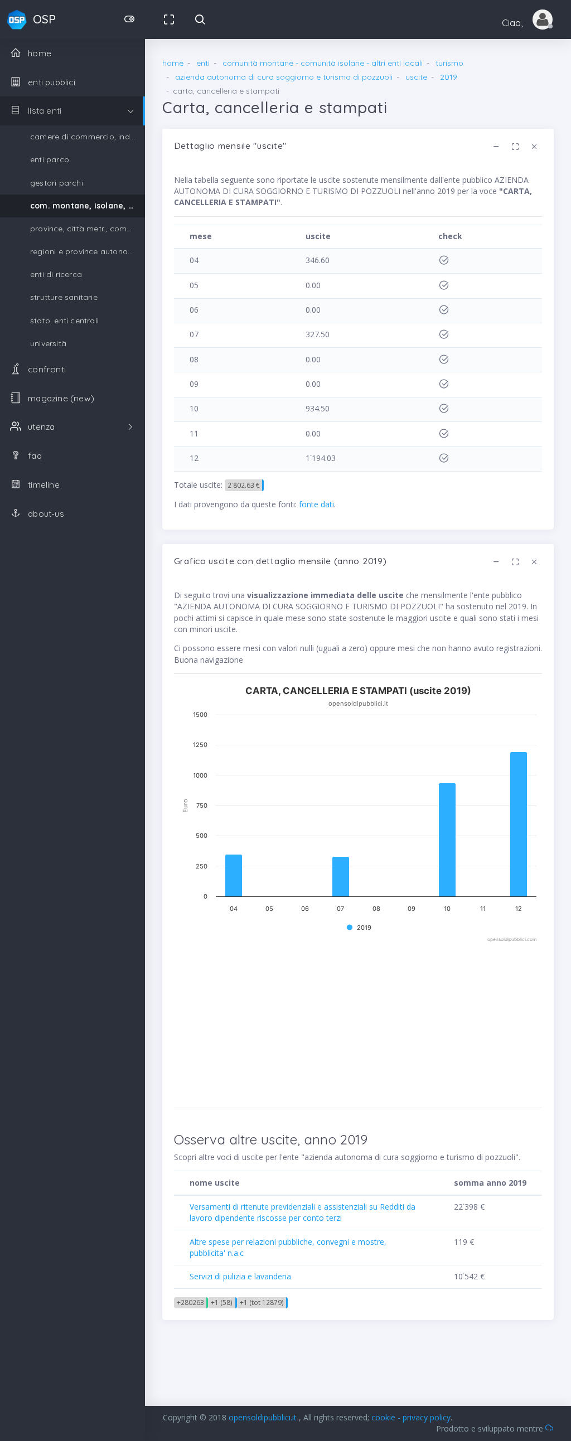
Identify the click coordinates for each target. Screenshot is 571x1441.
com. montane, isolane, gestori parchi (87, 206)
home (172, 63)
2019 (448, 77)
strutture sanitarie (64, 297)
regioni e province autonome (84, 251)
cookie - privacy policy (411, 1417)
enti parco (49, 159)
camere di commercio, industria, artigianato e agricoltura (87, 137)
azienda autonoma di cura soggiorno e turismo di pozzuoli (284, 77)
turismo (449, 63)
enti (203, 63)
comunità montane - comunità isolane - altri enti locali (322, 63)
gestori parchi (56, 183)
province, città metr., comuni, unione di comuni (87, 229)
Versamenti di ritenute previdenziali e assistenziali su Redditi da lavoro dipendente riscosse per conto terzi (302, 1212)
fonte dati (316, 504)
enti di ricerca (56, 274)
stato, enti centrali (64, 321)
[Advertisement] (358, 1022)
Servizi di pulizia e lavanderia (240, 1276)
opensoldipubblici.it (264, 1417)
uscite (416, 77)
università (48, 343)
